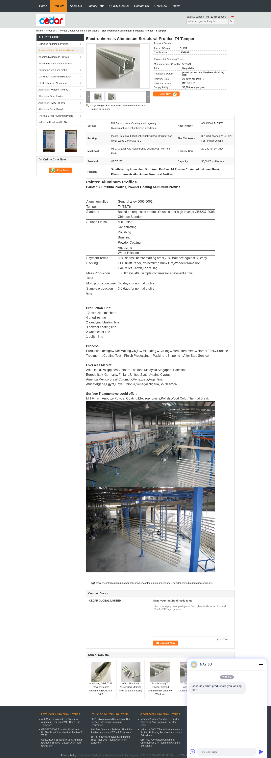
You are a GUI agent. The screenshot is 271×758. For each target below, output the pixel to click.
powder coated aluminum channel (153, 583)
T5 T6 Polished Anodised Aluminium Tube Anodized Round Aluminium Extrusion (110, 739)
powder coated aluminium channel (114, 583)
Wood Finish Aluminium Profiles (55, 63)
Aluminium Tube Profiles (51, 102)
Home (43, 6)
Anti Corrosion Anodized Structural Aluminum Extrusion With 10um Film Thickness (60, 722)
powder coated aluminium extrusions (192, 583)
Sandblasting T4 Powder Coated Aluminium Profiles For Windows (160, 689)
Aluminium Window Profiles (53, 89)
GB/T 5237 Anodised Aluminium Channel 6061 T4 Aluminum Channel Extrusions (160, 742)
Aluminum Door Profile (50, 96)
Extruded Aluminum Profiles (53, 44)
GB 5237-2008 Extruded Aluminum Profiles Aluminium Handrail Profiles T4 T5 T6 (62, 732)
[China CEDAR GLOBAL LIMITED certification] (49, 140)
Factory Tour (95, 6)
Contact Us (141, 6)
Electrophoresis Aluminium (52, 83)
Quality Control (119, 6)
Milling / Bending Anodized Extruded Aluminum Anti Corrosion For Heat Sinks (160, 722)
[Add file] (192, 751)
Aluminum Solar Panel (50, 109)
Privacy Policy (68, 755)
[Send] (261, 751)
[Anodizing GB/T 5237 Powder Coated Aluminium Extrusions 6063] (101, 672)
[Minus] (261, 664)
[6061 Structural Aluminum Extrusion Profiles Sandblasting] (130, 672)
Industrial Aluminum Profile (52, 122)
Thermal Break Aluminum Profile (55, 115)
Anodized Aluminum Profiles (53, 57)
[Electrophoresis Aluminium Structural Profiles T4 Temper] (118, 66)
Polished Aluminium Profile (52, 70)
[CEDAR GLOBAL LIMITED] (50, 19)
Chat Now (160, 5)
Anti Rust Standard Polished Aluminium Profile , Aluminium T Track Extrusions (112, 731)
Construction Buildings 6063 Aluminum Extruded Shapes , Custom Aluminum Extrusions (62, 742)
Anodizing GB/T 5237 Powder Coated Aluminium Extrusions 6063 (100, 689)
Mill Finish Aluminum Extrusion (54, 76)
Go (231, 21)
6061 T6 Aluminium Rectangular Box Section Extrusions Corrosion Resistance (110, 722)
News (176, 6)
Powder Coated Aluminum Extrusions (79, 30)
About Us (76, 6)
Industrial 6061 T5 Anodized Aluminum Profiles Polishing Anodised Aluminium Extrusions (161, 732)
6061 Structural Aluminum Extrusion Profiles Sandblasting (130, 687)
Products (58, 6)
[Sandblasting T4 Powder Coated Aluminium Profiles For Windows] (160, 672)
